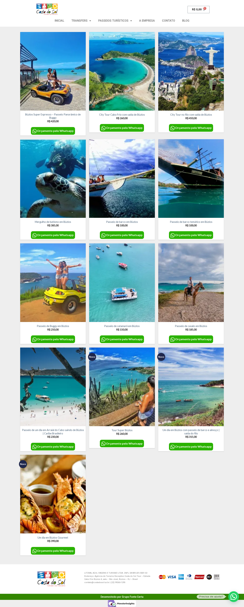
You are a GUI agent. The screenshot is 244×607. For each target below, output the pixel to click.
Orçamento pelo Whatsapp (55, 130)
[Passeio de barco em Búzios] (122, 178)
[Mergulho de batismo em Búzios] (53, 178)
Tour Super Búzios (122, 430)
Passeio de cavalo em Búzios (191, 326)
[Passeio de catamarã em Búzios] (122, 282)
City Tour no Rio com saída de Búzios (191, 114)
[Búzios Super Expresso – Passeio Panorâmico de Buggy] (53, 71)
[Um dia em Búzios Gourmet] (53, 494)
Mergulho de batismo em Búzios (53, 221)
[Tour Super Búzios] (122, 387)
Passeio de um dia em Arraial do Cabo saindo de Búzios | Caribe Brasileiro (53, 431)
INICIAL (59, 20)
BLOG (185, 20)
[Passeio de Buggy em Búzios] (53, 282)
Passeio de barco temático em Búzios (191, 221)
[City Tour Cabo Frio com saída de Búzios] (122, 71)
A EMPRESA (147, 20)
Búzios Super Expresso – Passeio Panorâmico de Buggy (53, 116)
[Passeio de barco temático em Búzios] (191, 178)
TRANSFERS (79, 20)
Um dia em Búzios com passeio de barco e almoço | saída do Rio (191, 431)
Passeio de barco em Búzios (122, 221)
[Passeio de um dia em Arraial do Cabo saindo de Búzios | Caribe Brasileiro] (53, 387)
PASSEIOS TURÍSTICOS (113, 20)
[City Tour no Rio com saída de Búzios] (191, 71)
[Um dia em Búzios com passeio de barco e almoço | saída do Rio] (191, 387)
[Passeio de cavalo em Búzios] (191, 282)
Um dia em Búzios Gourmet (53, 537)
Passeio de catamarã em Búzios (122, 326)
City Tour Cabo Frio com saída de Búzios (122, 114)
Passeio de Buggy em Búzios (53, 326)
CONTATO (168, 20)
